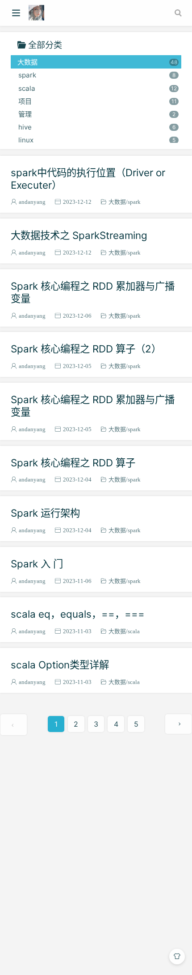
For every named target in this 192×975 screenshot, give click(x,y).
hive (96, 127)
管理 (96, 114)
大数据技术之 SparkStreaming (79, 235)
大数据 (97, 62)
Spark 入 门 (37, 564)
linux (96, 140)
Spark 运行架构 (45, 513)
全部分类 (45, 44)
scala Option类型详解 (60, 665)
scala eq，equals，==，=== (78, 614)
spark (96, 75)
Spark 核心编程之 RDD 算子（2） (86, 349)
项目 (97, 101)
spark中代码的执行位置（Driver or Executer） (88, 178)
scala (97, 88)
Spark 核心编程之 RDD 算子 (73, 463)
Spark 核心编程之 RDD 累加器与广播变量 (93, 292)
